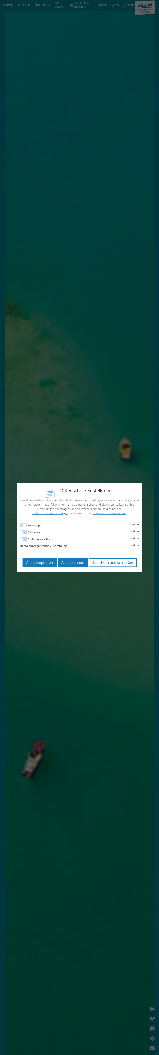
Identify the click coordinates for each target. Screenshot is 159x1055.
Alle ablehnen (72, 562)
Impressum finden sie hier (109, 513)
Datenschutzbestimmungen (50, 513)
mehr (134, 524)
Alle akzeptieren (39, 562)
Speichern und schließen (112, 562)
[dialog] (79, 527)
